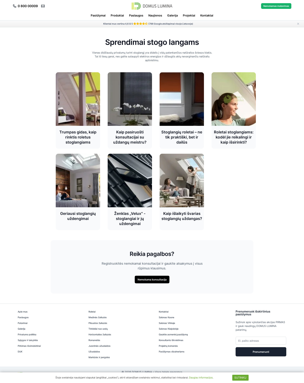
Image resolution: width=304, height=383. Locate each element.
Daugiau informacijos (201, 377)
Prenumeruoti (261, 351)
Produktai (117, 15)
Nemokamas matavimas (276, 6)
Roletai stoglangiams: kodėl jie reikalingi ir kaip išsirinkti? (233, 137)
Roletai (92, 311)
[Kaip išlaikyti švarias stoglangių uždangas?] (182, 180)
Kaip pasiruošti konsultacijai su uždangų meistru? (129, 137)
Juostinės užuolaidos (100, 345)
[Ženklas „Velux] (130, 180)
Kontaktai (206, 15)
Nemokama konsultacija (152, 279)
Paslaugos (136, 15)
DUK (20, 351)
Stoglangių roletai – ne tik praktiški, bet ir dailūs (181, 137)
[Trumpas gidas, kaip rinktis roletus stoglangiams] (78, 99)
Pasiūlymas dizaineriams (171, 351)
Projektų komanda (168, 345)
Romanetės (94, 340)
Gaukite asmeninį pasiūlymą (173, 334)
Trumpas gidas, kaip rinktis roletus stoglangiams (77, 137)
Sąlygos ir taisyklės (28, 340)
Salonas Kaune (166, 317)
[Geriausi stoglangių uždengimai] (78, 180)
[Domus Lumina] (152, 6)
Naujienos (155, 15)
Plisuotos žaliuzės (98, 323)
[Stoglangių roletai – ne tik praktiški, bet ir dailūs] (182, 99)
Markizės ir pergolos (99, 357)
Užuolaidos (94, 351)
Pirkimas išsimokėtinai (29, 345)
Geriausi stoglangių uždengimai (78, 216)
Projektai (189, 15)
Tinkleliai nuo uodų (98, 328)
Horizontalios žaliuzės (100, 334)
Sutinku (240, 377)
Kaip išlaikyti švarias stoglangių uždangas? (182, 216)
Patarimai (22, 323)
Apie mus (23, 311)
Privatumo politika (27, 334)
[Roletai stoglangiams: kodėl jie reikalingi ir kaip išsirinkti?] (234, 99)
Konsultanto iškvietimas (171, 340)
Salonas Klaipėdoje (168, 328)
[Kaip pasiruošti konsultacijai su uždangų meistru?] (130, 99)
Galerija (172, 15)
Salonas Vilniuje (167, 323)
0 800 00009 (28, 6)
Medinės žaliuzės (98, 317)
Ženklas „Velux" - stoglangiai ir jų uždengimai (130, 218)
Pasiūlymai (98, 15)
